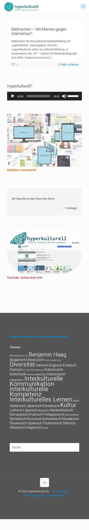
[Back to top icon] (44, 482)
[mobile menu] (83, 6)
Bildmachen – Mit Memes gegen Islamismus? (38, 31)
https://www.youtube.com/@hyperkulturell (38, 336)
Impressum (61, 491)
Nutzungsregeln (34, 495)
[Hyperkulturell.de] (21, 6)
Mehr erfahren (70, 64)
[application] (44, 96)
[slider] (74, 96)
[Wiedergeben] (13, 96)
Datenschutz (57, 495)
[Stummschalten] (64, 96)
